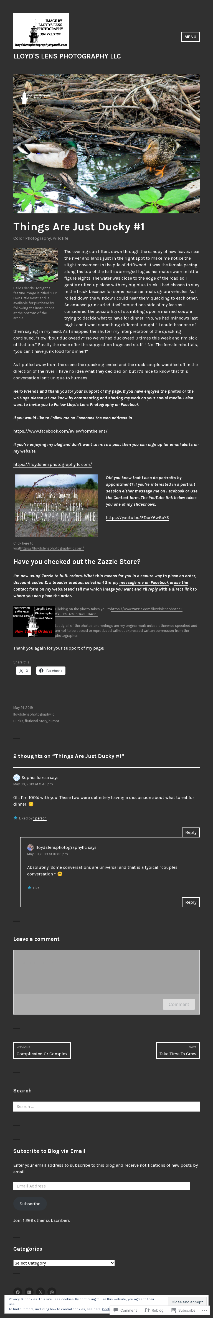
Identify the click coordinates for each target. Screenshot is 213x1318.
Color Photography (32, 238)
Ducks (18, 721)
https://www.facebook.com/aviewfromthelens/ (60, 431)
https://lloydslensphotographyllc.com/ (52, 464)
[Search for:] (106, 1106)
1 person (40, 818)
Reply (190, 832)
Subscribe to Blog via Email (49, 1151)
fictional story (36, 721)
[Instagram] (51, 1292)
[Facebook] (17, 1292)
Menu (190, 36)
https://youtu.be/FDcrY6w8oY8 (137, 517)
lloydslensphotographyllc (33, 714)
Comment (179, 1004)
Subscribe (30, 1203)
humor (54, 721)
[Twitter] (40, 1292)
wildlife (60, 238)
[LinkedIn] (29, 1292)
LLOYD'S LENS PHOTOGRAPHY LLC (67, 56)
